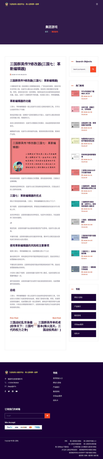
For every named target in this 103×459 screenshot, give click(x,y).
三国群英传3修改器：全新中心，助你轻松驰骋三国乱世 (88, 204)
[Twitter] (9, 391)
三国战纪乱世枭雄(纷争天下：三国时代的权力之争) (21, 326)
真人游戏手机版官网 (74, 444)
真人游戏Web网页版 (90, 444)
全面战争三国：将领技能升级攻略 (88, 124)
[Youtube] (16, 391)
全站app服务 (78, 324)
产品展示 (77, 306)
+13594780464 (13, 383)
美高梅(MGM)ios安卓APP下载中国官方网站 (82, 453)
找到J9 (76, 333)
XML (66, 441)
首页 (46, 32)
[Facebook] (5, 391)
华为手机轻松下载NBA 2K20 (87, 93)
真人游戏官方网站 (75, 441)
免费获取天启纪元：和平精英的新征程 (88, 140)
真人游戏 (15, 441)
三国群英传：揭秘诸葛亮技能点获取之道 (88, 187)
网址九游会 (78, 297)
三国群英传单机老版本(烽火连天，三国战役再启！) (49, 326)
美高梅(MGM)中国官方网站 (87, 450)
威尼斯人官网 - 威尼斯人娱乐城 (88, 455)
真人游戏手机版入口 (90, 441)
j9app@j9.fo (12, 386)
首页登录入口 (58, 378)
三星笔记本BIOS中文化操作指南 (88, 171)
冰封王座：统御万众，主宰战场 (87, 108)
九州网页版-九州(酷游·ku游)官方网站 (84, 447)
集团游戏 (77, 315)
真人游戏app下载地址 (62, 447)
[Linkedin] (13, 391)
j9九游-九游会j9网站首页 (69, 450)
